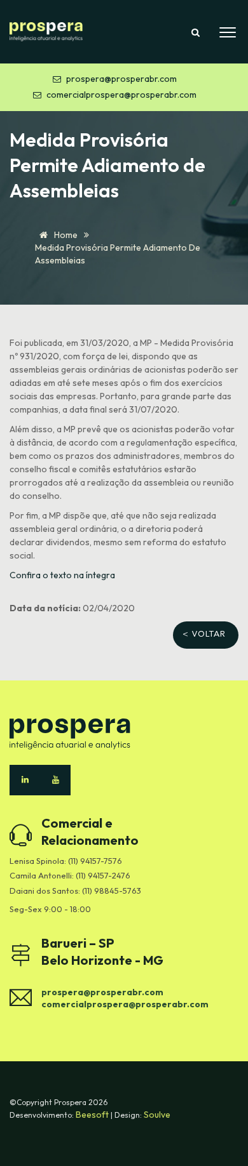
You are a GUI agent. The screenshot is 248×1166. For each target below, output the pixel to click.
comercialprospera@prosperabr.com (121, 94)
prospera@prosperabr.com (121, 78)
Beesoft (93, 1114)
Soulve (157, 1114)
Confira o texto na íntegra (62, 575)
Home (65, 235)
